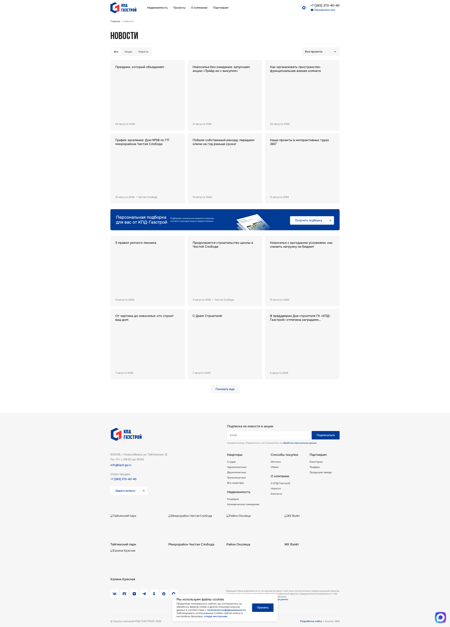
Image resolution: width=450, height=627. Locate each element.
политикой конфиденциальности (226, 610)
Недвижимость (157, 7)
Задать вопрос (125, 491)
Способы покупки (284, 455)
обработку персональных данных (300, 443)
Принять (263, 607)
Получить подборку (308, 220)
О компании (199, 7)
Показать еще (225, 389)
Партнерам (318, 455)
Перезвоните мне (324, 9)
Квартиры (234, 455)
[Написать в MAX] (440, 617)
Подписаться (326, 435)
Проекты (179, 7)
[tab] (116, 51)
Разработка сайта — (312, 621)
